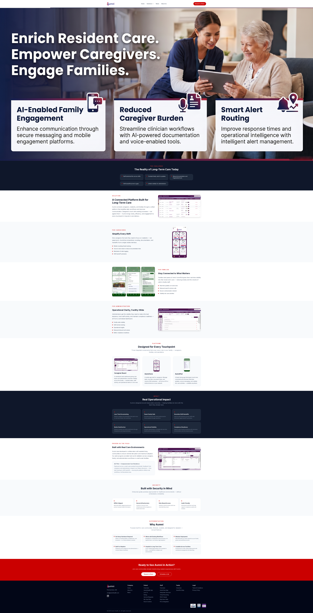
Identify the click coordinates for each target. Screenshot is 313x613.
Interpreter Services (165, 592)
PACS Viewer (163, 597)
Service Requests (148, 597)
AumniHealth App (148, 590)
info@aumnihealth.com (113, 592)
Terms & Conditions (197, 588)
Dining (145, 594)
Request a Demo (199, 3)
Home (142, 3)
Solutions (149, 3)
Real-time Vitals (164, 599)
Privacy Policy (196, 590)
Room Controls (148, 601)
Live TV (146, 592)
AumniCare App (164, 590)
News (157, 3)
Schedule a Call (164, 574)
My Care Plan (147, 599)
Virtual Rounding (164, 594)
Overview (146, 588)
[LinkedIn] (108, 596)
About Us (164, 3)
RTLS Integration (164, 601)
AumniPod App (180, 590)
